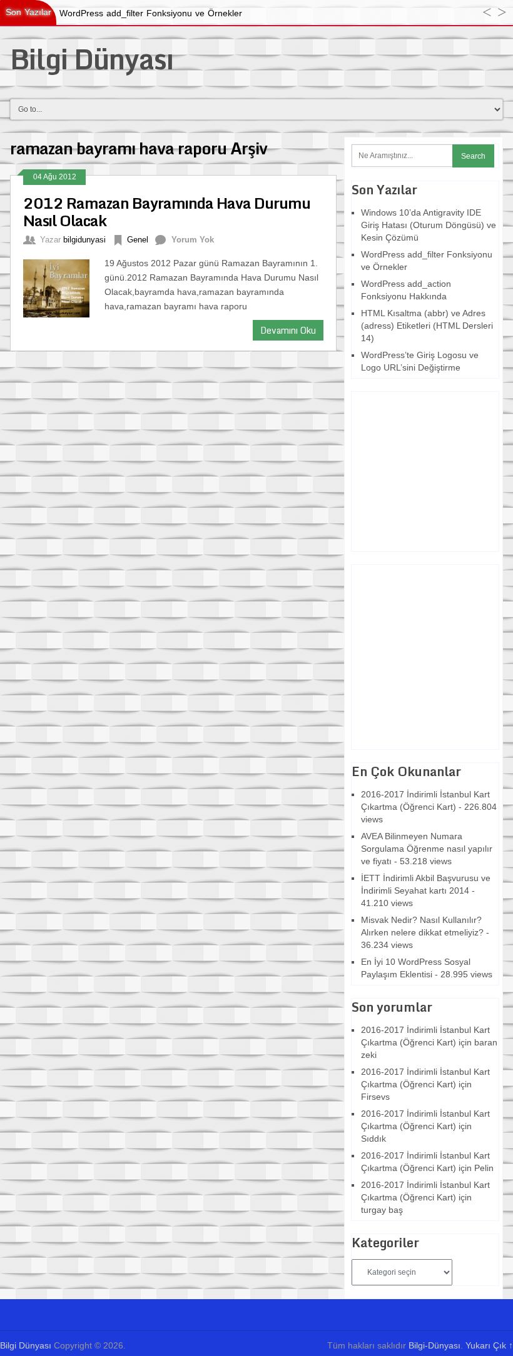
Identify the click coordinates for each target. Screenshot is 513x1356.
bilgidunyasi (84, 239)
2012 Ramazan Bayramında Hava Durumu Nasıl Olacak (166, 211)
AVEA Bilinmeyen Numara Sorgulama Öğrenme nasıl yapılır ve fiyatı (426, 848)
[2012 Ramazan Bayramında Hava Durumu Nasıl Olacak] (63, 286)
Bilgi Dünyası (91, 58)
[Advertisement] (430, 470)
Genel (137, 239)
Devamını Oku (288, 330)
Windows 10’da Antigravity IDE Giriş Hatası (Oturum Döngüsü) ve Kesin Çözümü (428, 224)
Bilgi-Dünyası (434, 1345)
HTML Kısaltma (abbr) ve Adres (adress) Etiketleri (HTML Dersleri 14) (427, 325)
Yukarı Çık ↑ (489, 1345)
